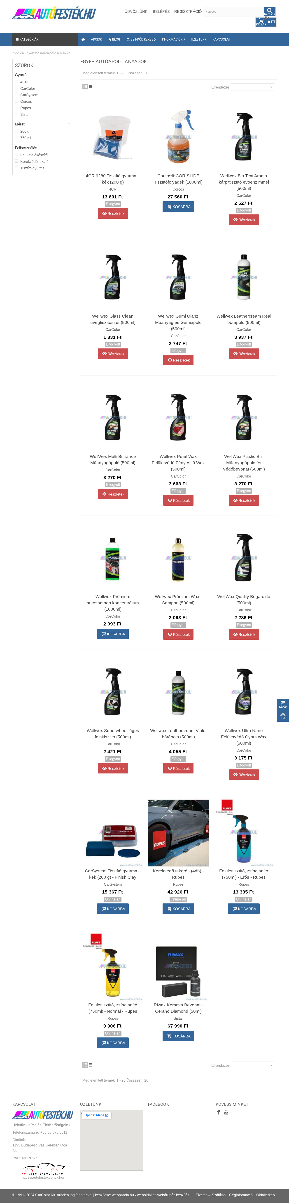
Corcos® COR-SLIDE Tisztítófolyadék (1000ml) (178, 178)
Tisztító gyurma (32, 168)
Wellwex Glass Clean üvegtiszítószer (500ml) (112, 319)
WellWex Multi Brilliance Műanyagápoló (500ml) (113, 459)
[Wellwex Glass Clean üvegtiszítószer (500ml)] (112, 277)
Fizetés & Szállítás (211, 1195)
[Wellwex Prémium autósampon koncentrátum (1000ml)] (112, 557)
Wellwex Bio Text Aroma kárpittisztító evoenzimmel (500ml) (244, 182)
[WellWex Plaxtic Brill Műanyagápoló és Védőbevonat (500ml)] (243, 417)
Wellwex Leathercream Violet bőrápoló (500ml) (178, 733)
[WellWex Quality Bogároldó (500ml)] (243, 557)
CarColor (27, 89)
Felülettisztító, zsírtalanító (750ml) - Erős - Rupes (243, 874)
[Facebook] (218, 1113)
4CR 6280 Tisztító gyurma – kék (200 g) (113, 178)
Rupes (25, 108)
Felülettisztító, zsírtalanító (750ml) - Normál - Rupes (112, 1008)
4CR (24, 82)
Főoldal (18, 52)
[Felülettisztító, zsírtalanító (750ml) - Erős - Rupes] (243, 831)
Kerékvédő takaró (34, 162)
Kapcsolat (222, 39)
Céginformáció (241, 1195)
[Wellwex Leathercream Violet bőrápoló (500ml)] (178, 691)
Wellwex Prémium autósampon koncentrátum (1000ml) (113, 603)
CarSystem (29, 95)
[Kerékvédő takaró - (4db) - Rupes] (178, 831)
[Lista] (90, 86)
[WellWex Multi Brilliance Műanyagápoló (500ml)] (112, 417)
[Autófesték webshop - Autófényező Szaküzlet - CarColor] (54, 12)
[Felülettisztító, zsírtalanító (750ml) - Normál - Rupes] (112, 966)
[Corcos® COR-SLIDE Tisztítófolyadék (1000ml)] (178, 136)
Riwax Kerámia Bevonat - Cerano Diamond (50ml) (178, 1008)
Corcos (26, 101)
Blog (116, 39)
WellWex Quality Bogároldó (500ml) (243, 599)
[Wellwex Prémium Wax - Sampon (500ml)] (178, 557)
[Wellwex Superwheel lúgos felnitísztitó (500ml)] (112, 691)
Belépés (161, 12)
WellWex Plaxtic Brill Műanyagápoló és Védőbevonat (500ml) (244, 462)
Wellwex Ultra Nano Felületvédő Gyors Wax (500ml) (243, 737)
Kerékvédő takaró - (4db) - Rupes (178, 874)
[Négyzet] (85, 86)
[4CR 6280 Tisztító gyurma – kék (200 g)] (112, 136)
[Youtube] (226, 1113)
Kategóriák (29, 39)
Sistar (25, 114)
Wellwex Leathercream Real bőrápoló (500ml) (244, 319)
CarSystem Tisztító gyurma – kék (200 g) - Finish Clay (113, 874)
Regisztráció (188, 12)
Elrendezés (220, 87)
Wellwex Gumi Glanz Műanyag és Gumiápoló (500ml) (178, 322)
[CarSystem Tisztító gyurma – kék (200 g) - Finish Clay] (112, 831)
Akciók (96, 39)
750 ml (25, 138)
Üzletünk (198, 39)
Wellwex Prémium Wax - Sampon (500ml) (178, 599)
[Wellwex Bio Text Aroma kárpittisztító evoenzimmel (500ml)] (243, 136)
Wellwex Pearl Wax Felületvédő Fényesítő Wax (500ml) (178, 462)
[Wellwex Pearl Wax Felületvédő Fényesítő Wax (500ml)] (178, 417)
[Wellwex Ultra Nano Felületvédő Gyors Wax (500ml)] (243, 691)
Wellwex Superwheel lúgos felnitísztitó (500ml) (113, 733)
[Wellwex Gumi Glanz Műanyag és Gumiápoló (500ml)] (178, 277)
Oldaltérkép (265, 1195)
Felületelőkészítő (34, 155)
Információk (172, 39)
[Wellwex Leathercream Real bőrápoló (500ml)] (243, 277)
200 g (24, 131)
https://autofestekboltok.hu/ (43, 1177)
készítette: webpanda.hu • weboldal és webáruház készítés (142, 1195)
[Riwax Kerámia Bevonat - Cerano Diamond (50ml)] (178, 966)
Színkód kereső (143, 39)
